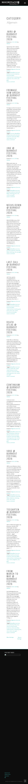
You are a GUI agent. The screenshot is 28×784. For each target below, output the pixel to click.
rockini (15, 78)
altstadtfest (12, 72)
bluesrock (18, 432)
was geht (12, 195)
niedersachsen (10, 77)
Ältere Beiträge (10, 637)
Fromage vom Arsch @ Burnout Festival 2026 (13, 95)
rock (12, 78)
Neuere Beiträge (19, 638)
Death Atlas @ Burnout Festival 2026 (12, 327)
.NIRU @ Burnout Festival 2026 (12, 35)
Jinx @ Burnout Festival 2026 (12, 151)
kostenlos (17, 74)
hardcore (12, 555)
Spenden (7, 776)
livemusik (9, 75)
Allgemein (13, 69)
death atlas (13, 368)
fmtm (15, 625)
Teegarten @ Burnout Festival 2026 (13, 513)
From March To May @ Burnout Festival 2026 (12, 577)
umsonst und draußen (12, 312)
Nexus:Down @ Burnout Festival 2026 (14, 208)
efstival (8, 435)
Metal (12, 75)
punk (20, 77)
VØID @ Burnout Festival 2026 (12, 454)
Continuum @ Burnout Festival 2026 (13, 388)
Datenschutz (7, 774)
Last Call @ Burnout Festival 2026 (13, 265)
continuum (16, 433)
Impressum (7, 773)
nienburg (16, 77)
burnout (18, 72)
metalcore (12, 498)
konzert (12, 74)
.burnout (12, 133)
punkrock (9, 78)
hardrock (12, 435)
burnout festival (10, 433)
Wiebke (8, 43)
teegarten (15, 559)
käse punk (12, 135)
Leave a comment (11, 81)
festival (8, 74)
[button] (5, 777)
